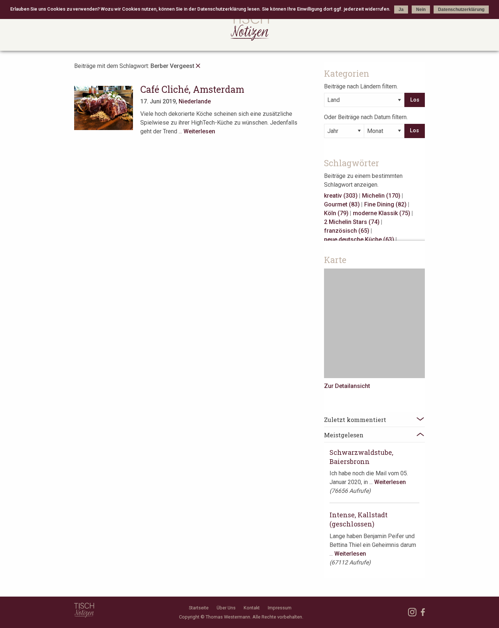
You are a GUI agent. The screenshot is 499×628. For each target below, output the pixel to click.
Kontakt (252, 607)
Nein (421, 9)
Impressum (280, 607)
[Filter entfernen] (198, 66)
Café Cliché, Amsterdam (192, 89)
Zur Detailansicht (347, 385)
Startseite (199, 607)
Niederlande (195, 101)
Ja (401, 9)
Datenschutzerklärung (461, 9)
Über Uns (226, 607)
